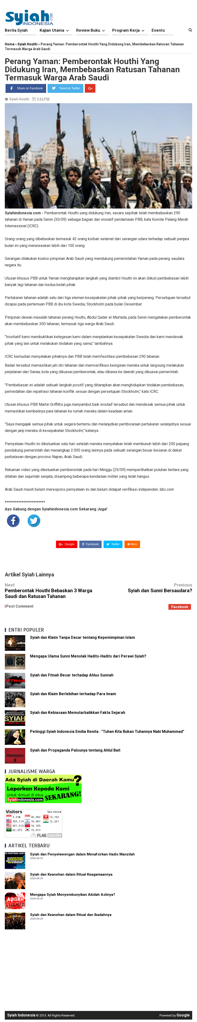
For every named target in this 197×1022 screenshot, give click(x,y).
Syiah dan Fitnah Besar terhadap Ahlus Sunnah (71, 675)
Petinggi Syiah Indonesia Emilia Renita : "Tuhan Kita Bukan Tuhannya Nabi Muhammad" (107, 731)
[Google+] (90, 88)
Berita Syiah (16, 30)
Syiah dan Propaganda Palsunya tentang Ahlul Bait (75, 750)
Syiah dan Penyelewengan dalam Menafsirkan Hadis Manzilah (82, 854)
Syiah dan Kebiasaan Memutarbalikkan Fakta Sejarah (77, 712)
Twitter (115, 544)
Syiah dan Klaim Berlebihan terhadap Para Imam (73, 694)
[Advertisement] (98, 967)
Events (158, 30)
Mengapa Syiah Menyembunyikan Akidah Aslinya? (72, 894)
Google (69, 544)
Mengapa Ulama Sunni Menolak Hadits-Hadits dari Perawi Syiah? (88, 656)
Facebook (92, 544)
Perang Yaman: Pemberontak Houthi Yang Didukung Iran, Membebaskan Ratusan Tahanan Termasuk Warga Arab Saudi (92, 69)
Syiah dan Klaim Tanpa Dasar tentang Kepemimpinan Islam (82, 637)
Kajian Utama (52, 30)
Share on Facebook (30, 88)
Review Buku (88, 30)
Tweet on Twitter (69, 88)
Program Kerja (126, 30)
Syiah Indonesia (21, 1015)
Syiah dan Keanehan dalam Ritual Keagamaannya (71, 874)
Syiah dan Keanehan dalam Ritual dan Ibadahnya (70, 915)
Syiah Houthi (19, 99)
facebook (179, 607)
